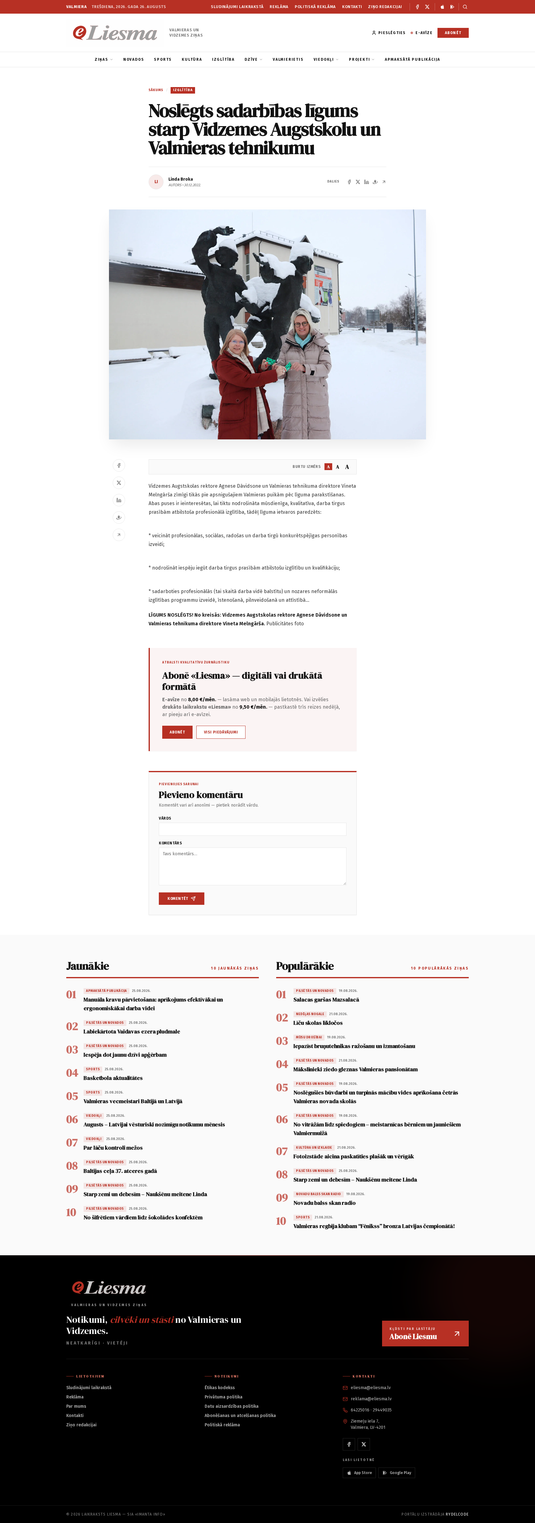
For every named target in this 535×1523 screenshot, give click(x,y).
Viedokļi (324, 59)
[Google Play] (452, 7)
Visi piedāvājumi (221, 732)
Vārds (165, 818)
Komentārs (170, 843)
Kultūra (192, 59)
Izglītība (223, 59)
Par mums (76, 1406)
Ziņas (101, 59)
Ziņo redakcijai (385, 6)
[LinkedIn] (366, 181)
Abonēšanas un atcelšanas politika (240, 1415)
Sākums (156, 90)
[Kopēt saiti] (383, 181)
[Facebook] (417, 7)
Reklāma (279, 6)
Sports (163, 59)
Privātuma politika (223, 1397)
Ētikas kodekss (220, 1387)
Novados (133, 59)
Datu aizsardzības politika (232, 1406)
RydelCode (457, 1514)
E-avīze (423, 33)
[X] (427, 7)
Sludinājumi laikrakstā (237, 6)
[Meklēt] (464, 7)
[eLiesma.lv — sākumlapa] (115, 33)
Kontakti (352, 6)
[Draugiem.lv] (375, 181)
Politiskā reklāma (315, 6)
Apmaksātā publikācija (412, 59)
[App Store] (442, 7)
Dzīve (251, 59)
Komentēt (177, 898)
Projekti (359, 59)
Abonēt (453, 33)
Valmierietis (288, 59)
